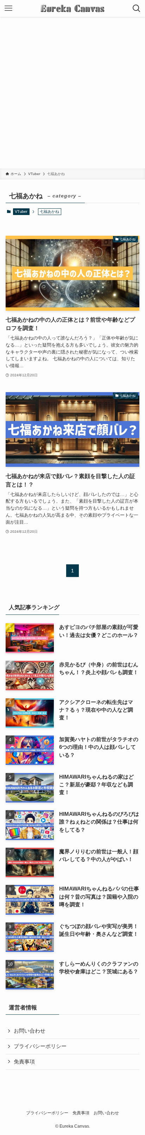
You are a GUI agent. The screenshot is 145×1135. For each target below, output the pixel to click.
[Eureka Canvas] (72, 8)
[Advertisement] (72, 92)
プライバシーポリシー (40, 1046)
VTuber (21, 211)
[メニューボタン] (8, 8)
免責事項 (24, 1062)
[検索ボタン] (136, 8)
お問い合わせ (29, 1031)
